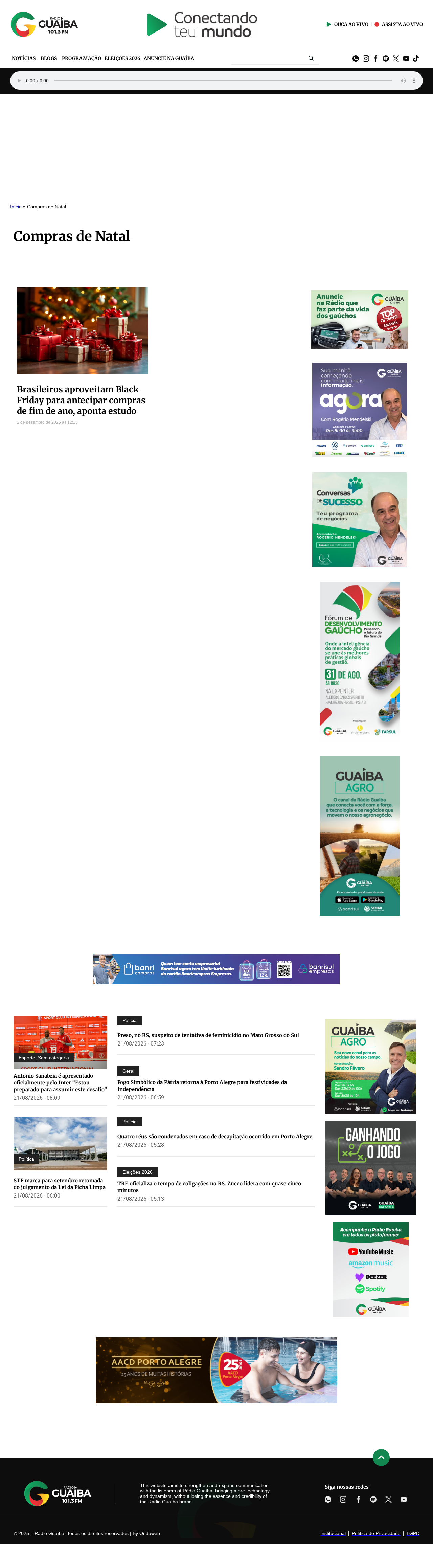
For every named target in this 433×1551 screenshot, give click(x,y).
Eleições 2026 (137, 1172)
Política (26, 1159)
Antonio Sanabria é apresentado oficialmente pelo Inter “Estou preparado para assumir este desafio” (60, 1083)
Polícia (129, 1020)
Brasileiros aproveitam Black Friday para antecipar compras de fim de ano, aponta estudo (81, 400)
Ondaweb (149, 1533)
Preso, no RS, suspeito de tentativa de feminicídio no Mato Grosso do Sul (208, 1035)
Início (16, 206)
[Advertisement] (216, 145)
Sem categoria (53, 1057)
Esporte (27, 1057)
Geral (128, 1071)
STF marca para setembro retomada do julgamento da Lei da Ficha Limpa (60, 1183)
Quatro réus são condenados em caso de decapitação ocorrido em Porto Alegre (214, 1136)
